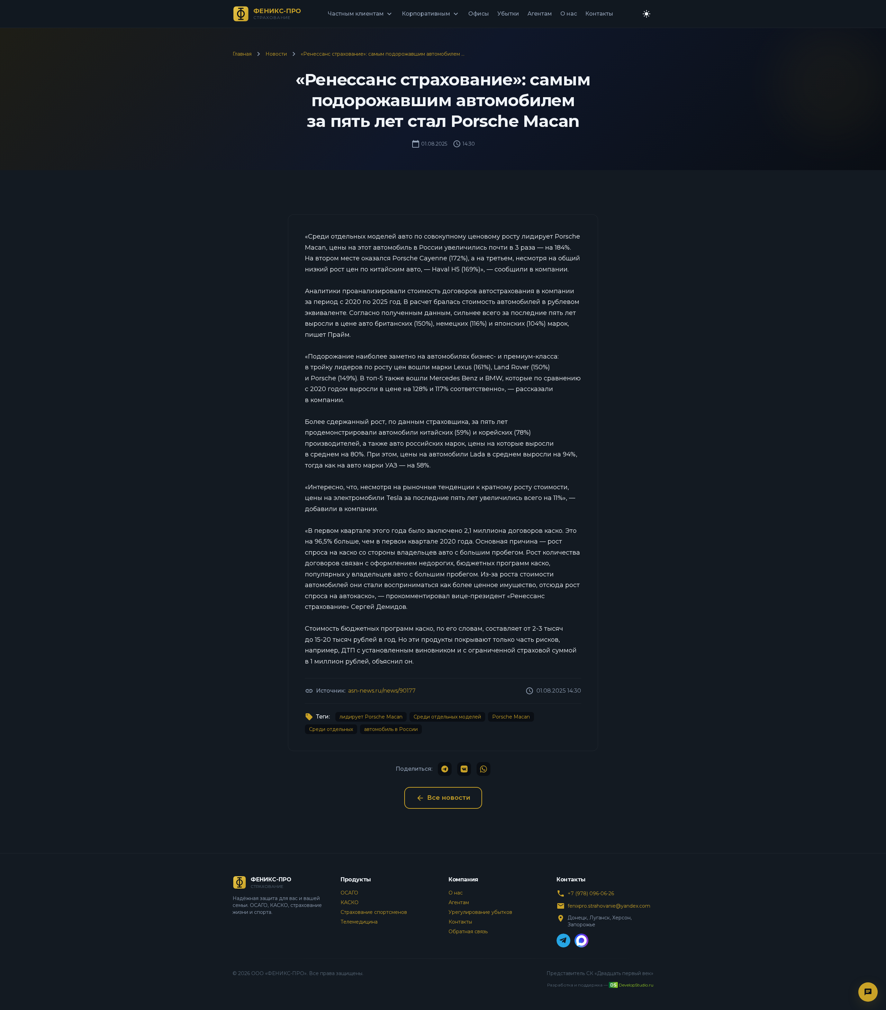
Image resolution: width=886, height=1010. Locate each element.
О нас (568, 13)
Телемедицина (359, 922)
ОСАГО (349, 893)
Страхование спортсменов (374, 912)
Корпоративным (431, 14)
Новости (276, 54)
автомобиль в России (391, 729)
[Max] (581, 940)
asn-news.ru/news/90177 (382, 690)
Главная (242, 54)
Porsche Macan (511, 717)
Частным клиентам (361, 14)
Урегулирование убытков (480, 912)
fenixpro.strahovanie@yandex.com (609, 906)
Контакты (599, 13)
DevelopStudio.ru (636, 985)
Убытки (508, 13)
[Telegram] (563, 940)
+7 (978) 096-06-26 (591, 893)
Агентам (539, 13)
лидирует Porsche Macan (371, 717)
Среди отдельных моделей (447, 717)
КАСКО (350, 902)
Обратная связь (468, 931)
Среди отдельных (331, 729)
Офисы (478, 13)
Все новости (443, 798)
